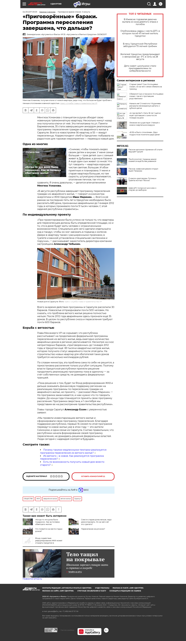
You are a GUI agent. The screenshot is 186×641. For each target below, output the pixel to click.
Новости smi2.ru (32, 578)
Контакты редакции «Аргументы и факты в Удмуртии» (67, 588)
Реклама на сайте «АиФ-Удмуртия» (58, 591)
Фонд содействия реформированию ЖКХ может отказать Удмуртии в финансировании (42, 541)
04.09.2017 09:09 (30, 12)
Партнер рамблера (67, 630)
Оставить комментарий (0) (93, 476)
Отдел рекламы (102, 588)
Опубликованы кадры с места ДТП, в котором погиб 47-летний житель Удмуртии (140, 33)
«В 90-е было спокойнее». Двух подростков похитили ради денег (144, 133)
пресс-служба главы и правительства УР (78, 103)
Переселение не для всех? (93, 529)
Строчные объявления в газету (91, 591)
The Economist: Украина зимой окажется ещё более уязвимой (142, 160)
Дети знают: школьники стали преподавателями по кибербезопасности (140, 68)
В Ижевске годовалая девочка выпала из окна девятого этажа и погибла (140, 22)
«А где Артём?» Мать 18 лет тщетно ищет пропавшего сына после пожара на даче (145, 115)
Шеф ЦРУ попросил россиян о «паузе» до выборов (142, 189)
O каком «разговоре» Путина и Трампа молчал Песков (142, 179)
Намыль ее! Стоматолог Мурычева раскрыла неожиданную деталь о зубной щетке (145, 105)
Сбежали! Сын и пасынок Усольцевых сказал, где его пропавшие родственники (146, 96)
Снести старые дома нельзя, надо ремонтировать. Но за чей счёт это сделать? (96, 522)
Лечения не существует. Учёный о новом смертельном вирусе (144, 124)
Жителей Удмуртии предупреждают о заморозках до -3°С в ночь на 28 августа (140, 57)
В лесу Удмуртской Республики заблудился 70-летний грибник (140, 45)
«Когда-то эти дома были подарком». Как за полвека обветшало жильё (47, 522)
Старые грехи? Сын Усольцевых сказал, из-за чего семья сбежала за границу (145, 86)
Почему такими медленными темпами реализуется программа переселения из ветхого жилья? (73, 451)
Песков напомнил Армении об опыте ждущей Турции (145, 151)
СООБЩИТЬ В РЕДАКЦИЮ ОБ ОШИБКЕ (125, 591)
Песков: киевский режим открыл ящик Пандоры (143, 170)
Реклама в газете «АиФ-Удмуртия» (128, 588)
